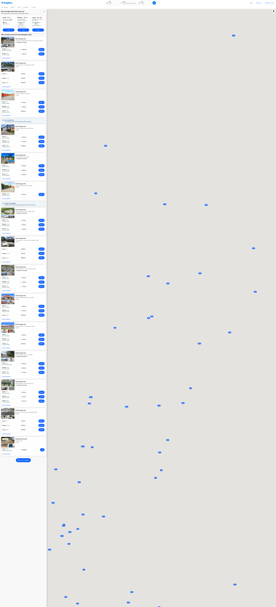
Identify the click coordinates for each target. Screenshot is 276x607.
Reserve (41, 49)
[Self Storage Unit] (23, 42)
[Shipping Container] (23, 442)
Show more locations (23, 460)
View (8, 30)
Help (251, 3)
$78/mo (24, 449)
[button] (112, 3)
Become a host (270, 3)
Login (260, 3)
